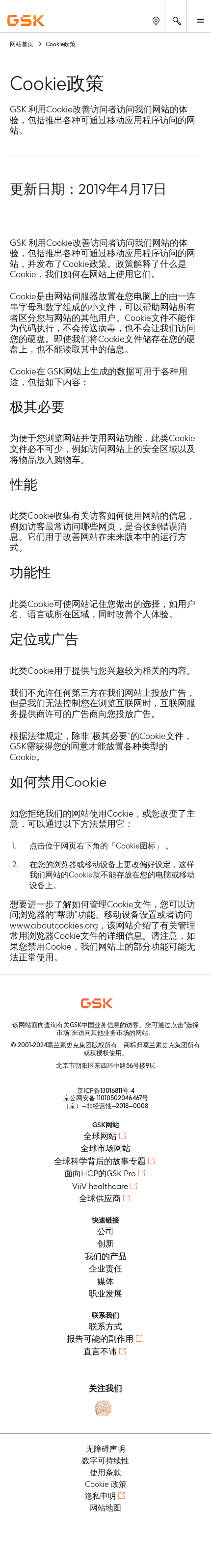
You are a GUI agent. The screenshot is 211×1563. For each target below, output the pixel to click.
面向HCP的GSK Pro (100, 1173)
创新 (105, 1243)
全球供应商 (100, 1198)
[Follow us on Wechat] (103, 1408)
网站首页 (21, 44)
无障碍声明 (105, 1449)
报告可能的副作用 (100, 1339)
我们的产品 (106, 1256)
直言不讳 (100, 1351)
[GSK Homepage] (26, 20)
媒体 (105, 1281)
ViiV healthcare (100, 1186)
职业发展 (105, 1293)
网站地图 (105, 1507)
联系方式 (105, 1326)
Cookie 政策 (106, 1484)
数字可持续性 (105, 1460)
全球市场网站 (105, 1148)
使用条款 (105, 1472)
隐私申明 (100, 1496)
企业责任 (105, 1268)
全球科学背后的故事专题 (100, 1161)
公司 (105, 1231)
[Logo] (105, 1003)
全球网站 (100, 1136)
